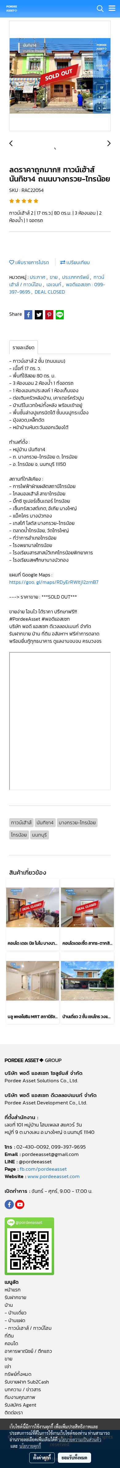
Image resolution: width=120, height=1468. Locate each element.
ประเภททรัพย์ (76, 277)
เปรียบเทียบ (77, 262)
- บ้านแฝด (15, 1320)
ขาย (54, 277)
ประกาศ (38, 277)
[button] (98, 8)
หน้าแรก (13, 1289)
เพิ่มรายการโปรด (31, 262)
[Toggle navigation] (112, 8)
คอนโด (11, 1343)
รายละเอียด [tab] (23, 347)
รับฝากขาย (15, 1297)
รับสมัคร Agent (20, 1404)
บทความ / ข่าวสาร (23, 1389)
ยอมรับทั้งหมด (74, 1457)
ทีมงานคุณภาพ (20, 1397)
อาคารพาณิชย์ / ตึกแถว (28, 1351)
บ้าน (9, 1305)
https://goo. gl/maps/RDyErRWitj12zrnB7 (54, 582)
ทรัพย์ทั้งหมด (18, 1374)
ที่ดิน (9, 1335)
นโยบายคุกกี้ (30, 1446)
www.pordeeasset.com (53, 1176)
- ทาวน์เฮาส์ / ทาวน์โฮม (28, 1328)
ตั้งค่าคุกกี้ (42, 1457)
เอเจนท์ (54, 284)
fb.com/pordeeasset (43, 1169)
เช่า (8, 1366)
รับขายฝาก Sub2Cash (27, 1381)
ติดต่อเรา (14, 1412)
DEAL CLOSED (50, 291)
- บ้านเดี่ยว (15, 1312)
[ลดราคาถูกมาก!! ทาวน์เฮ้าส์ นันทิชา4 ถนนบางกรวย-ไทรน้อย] (60, 76)
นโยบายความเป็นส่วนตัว (79, 1439)
